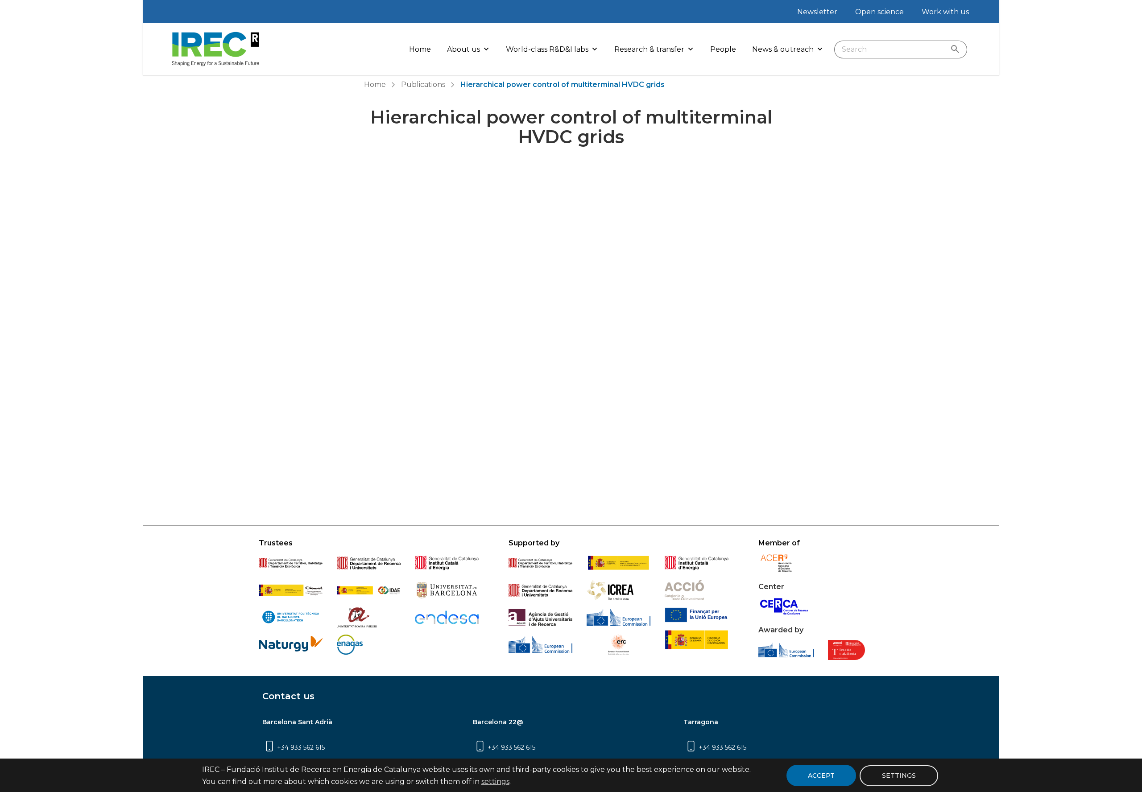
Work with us (945, 12)
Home (420, 49)
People (723, 49)
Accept (821, 775)
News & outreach (783, 49)
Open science (879, 12)
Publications (423, 84)
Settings (899, 775)
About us (463, 49)
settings (495, 781)
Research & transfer (649, 49)
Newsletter (817, 12)
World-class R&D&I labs (547, 49)
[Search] (957, 49)
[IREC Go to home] (216, 49)
